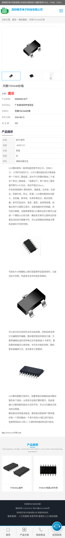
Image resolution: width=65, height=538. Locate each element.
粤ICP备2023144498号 (41, 508)
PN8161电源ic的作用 (48, 488)
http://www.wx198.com (11, 433)
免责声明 (33, 516)
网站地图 (53, 516)
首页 (14, 20)
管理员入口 (43, 516)
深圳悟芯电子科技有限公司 (26, 513)
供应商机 (23, 20)
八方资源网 (24, 516)
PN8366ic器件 (16, 488)
